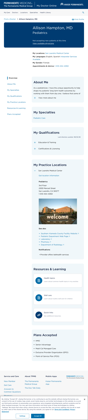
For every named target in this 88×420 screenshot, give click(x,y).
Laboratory (45, 239)
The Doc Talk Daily (32, 388)
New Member (9, 381)
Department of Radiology (51, 245)
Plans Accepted (13, 114)
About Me (11, 84)
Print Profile (79, 19)
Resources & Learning (16, 108)
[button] (57, 97)
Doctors (15, 12)
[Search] (83, 12)
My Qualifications (14, 96)
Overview (13, 78)
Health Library (45, 12)
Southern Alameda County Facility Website (59, 234)
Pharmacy (45, 242)
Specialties (34, 12)
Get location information (49, 176)
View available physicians (43, 43)
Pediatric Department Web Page (54, 236)
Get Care (7, 385)
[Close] (84, 399)
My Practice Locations (16, 102)
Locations (24, 12)
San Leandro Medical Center (57, 53)
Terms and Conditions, (62, 409)
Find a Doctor (10, 19)
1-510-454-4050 (62, 66)
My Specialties (13, 90)
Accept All (37, 416)
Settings (22, 416)
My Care (7, 12)
